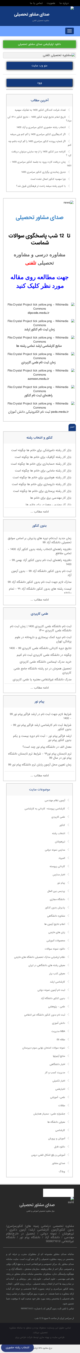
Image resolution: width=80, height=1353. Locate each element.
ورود (39, 83)
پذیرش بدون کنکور (55, 908)
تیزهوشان (60, 842)
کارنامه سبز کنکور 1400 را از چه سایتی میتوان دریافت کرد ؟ (41, 153)
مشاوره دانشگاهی (56, 916)
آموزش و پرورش (56, 1138)
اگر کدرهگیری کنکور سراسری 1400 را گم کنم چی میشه (38, 134)
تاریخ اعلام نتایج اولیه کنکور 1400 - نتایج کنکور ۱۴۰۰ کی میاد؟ (39, 119)
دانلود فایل (59, 1147)
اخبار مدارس (59, 875)
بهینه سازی (44, 1337)
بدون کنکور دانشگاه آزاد (53, 998)
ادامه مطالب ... (40, 511)
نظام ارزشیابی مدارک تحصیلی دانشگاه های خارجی (39, 957)
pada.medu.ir (59, 411)
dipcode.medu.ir (39, 312)
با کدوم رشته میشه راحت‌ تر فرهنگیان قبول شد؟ (41, 186)
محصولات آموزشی (56, 941)
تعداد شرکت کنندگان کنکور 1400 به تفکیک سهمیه (40, 110)
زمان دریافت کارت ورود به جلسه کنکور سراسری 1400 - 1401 (40, 164)
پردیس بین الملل (56, 891)
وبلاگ (62, 1171)
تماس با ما (36, 3)
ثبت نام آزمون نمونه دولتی (51, 990)
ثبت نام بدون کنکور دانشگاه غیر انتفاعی (44, 1015)
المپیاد (61, 858)
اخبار (72, 427)
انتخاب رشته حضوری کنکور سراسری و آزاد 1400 (41, 127)
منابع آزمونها (59, 1056)
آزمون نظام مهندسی (55, 800)
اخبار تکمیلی (59, 1081)
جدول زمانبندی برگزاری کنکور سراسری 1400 (43, 172)
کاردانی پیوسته (57, 866)
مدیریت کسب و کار (55, 1072)
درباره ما (64, 3)
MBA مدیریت (58, 1031)
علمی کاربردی (58, 817)
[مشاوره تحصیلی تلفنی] (72, 8)
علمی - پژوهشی (56, 1007)
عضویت (51, 3)
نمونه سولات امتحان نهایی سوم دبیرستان (43, 1048)
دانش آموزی (58, 1023)
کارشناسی (60, 1130)
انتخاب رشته (58, 833)
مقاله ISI (61, 1039)
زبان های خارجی (56, 932)
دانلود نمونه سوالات (55, 949)
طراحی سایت (58, 1337)
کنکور (62, 825)
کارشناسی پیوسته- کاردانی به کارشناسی (45, 809)
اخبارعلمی (60, 1089)
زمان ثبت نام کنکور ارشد (39, 329)
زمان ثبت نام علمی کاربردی (38, 362)
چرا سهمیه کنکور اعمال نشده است (48, 179)
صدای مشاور (58, 1163)
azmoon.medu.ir (38, 378)
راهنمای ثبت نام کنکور (38, 395)
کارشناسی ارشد (57, 982)
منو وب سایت (39, 66)
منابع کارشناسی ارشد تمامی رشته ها (39, 345)
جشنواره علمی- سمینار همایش (49, 1114)
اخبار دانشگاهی (57, 1064)
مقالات (61, 1105)
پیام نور (61, 883)
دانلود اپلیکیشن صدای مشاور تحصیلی (39, 44)
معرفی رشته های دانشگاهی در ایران (47, 965)
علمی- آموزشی (57, 1097)
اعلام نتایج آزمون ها (54, 924)
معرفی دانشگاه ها (56, 1122)
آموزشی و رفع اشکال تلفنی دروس (48, 1155)
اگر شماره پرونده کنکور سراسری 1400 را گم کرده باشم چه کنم (39, 143)
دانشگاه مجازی (57, 899)
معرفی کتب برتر (57, 974)
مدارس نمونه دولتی (55, 850)
